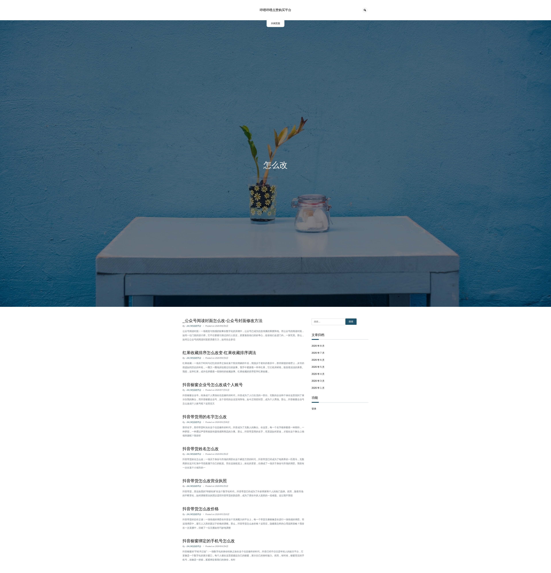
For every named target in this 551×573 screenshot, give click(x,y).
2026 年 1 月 (318, 388)
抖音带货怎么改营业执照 (205, 481)
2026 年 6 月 (318, 360)
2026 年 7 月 (318, 353)
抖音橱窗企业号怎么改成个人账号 (213, 385)
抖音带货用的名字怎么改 (205, 417)
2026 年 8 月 (318, 346)
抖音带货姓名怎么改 (201, 449)
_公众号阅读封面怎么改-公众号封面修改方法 (222, 320)
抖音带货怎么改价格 (201, 509)
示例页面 (275, 23)
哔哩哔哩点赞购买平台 (275, 10)
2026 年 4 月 (318, 374)
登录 (314, 409)
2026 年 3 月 (318, 381)
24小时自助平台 (194, 326)
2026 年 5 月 (318, 367)
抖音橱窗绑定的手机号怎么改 (209, 541)
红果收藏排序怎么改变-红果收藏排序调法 (219, 352)
